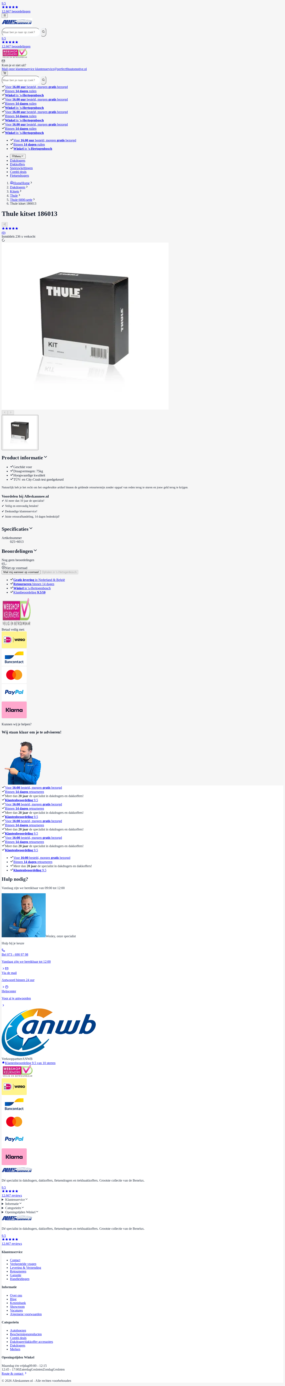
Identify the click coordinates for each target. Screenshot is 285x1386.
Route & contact (13, 1373)
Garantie (15, 1275)
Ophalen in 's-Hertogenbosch (59, 572)
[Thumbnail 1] (20, 432)
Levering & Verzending (25, 1267)
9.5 (21, 800)
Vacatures (16, 1310)
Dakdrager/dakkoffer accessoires (31, 1341)
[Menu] (5, 15)
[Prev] (5, 412)
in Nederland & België (39, 580)
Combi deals (18, 1338)
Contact (15, 1260)
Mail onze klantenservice (44, 69)
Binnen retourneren (24, 792)
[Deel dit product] (5, 224)
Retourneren (18, 1271)
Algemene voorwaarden (26, 1314)
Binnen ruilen (21, 91)
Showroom (17, 1306)
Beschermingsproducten (26, 1334)
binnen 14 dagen (33, 584)
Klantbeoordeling (29, 592)
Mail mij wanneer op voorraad (21, 572)
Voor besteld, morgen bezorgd (36, 87)
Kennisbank (18, 1303)
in (24, 95)
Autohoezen (18, 1330)
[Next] (11, 412)
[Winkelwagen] (5, 73)
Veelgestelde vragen (23, 1264)
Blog (13, 1299)
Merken (15, 1349)
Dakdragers (17, 1345)
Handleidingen (19, 1279)
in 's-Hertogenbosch (32, 588)
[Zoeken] (43, 32)
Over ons (16, 1295)
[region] (142, 329)
